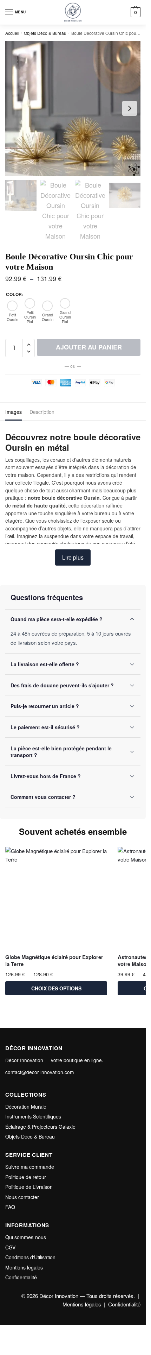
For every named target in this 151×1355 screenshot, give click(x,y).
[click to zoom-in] (72, 108)
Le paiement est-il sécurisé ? (45, 727)
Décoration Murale (25, 1106)
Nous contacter (22, 1196)
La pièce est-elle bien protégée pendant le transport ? (61, 752)
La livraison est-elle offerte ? (45, 664)
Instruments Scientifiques (33, 1116)
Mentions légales (24, 1267)
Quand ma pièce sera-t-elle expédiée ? (57, 619)
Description (41, 411)
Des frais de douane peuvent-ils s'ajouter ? (62, 685)
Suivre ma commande (29, 1166)
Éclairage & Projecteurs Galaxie (40, 1126)
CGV (10, 1247)
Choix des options (56, 988)
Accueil (12, 33)
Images (13, 411)
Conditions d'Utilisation (30, 1257)
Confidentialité (21, 1277)
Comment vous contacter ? (43, 796)
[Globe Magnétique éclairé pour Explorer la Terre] (56, 898)
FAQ (10, 1206)
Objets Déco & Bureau (45, 33)
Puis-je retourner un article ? (45, 706)
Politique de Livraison (29, 1186)
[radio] (12, 311)
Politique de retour (25, 1176)
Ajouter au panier (89, 347)
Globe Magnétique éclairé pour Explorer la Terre (54, 961)
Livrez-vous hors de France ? (46, 776)
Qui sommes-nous (25, 1237)
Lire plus (73, 557)
